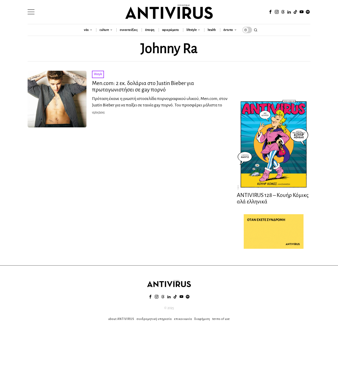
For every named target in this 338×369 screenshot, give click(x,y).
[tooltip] (270, 12)
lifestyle (98, 74)
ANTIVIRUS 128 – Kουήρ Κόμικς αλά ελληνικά (273, 198)
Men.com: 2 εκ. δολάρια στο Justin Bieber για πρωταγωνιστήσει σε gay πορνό (143, 86)
